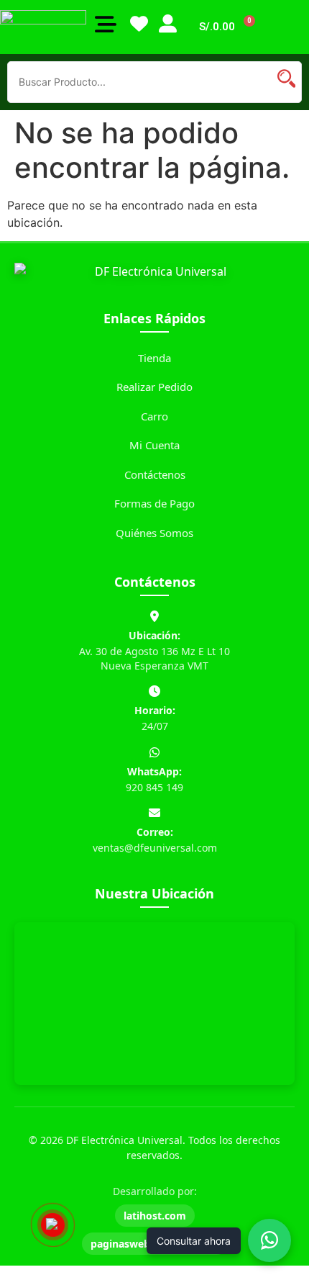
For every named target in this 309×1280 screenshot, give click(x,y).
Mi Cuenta (154, 445)
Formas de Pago (154, 503)
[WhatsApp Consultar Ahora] (269, 1240)
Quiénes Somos (154, 533)
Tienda (154, 358)
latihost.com (155, 1215)
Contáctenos (154, 474)
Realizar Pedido (154, 386)
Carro (154, 416)
